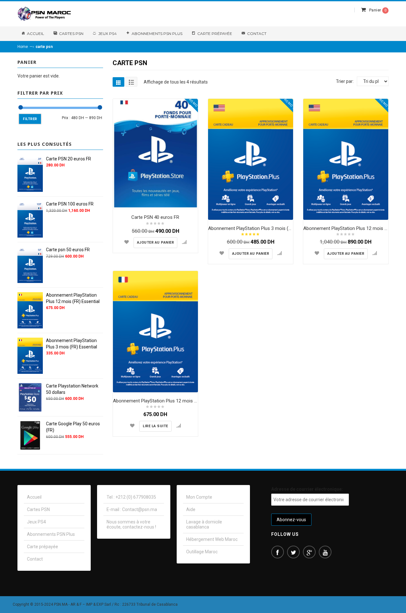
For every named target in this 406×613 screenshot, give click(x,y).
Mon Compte (199, 497)
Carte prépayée (214, 33)
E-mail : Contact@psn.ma (132, 509)
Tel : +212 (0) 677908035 (131, 497)
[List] (131, 82)
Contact (256, 33)
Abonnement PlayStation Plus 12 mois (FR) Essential (168, 401)
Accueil (35, 33)
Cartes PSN (71, 33)
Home (22, 46)
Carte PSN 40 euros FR (155, 217)
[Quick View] (191, 202)
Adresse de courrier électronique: (307, 489)
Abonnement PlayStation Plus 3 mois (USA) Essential (263, 228)
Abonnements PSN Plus (157, 33)
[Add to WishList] (127, 242)
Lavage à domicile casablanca (204, 524)
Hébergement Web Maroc (212, 539)
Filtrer (30, 119)
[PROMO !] (155, 153)
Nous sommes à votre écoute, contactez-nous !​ (131, 524)
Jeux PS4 (107, 33)
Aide (190, 509)
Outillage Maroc (202, 551)
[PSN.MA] (44, 13)
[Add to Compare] (184, 242)
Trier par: (345, 81)
